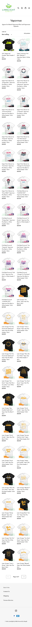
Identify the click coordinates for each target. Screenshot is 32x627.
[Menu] (29, 8)
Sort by (4, 31)
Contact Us (6, 591)
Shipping (6, 596)
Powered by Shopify (22, 621)
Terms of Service (8, 600)
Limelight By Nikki (13, 621)
